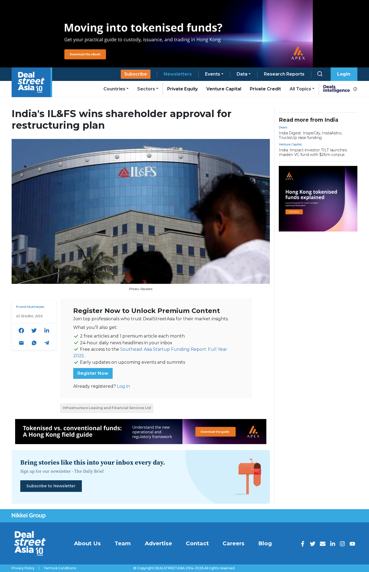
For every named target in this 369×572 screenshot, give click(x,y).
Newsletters (178, 74)
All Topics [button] (300, 88)
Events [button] (212, 74)
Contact (197, 543)
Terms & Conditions (59, 568)
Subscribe (135, 74)
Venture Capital (223, 88)
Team (123, 543)
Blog (265, 543)
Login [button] (343, 74)
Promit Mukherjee (30, 307)
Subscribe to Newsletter (50, 486)
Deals (283, 127)
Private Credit (265, 88)
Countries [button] (114, 88)
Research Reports (284, 74)
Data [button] (242, 74)
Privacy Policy (23, 568)
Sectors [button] (146, 88)
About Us (87, 543)
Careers (233, 543)
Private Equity (182, 88)
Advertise (158, 543)
